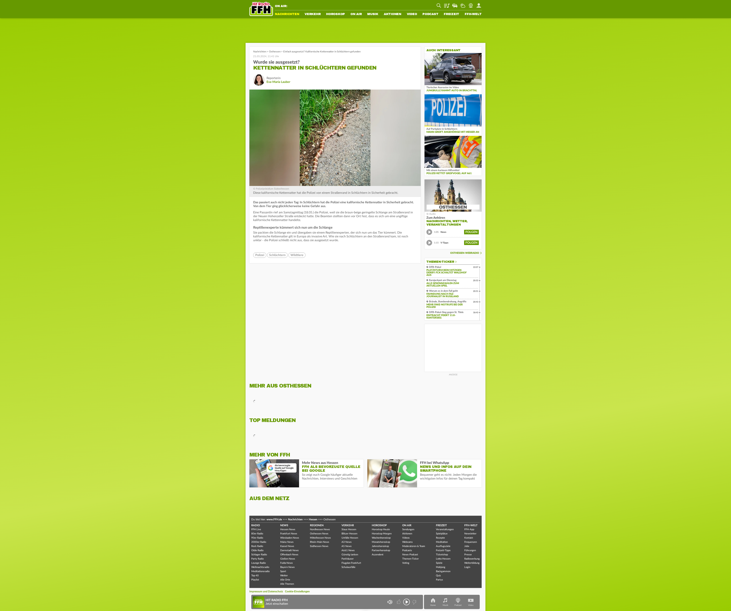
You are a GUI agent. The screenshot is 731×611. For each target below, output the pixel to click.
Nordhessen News (320, 529)
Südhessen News (319, 546)
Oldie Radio (257, 550)
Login (467, 567)
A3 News (347, 542)
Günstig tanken (350, 554)
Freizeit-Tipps (443, 550)
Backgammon (443, 571)
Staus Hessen (349, 529)
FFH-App (469, 529)
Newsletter (470, 534)
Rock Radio (257, 546)
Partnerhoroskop (381, 550)
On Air (356, 14)
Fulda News (286, 563)
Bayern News (287, 567)
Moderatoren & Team (413, 546)
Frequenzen (470, 542)
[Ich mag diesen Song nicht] (414, 602)
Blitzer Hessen (349, 534)
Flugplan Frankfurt (351, 563)
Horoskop (335, 14)
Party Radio (257, 559)
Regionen (317, 525)
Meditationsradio (260, 571)
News (284, 525)
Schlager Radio (259, 554)
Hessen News (287, 529)
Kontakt (468, 538)
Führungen (470, 550)
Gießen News (287, 559)
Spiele (439, 563)
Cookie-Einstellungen (297, 591)
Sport (283, 571)
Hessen (313, 519)
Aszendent (377, 554)
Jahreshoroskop (380, 546)
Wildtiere (296, 255)
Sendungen (408, 529)
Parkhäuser (348, 559)
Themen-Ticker (440, 262)
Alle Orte (285, 580)
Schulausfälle (348, 567)
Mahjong (440, 567)
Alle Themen (287, 584)
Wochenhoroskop (381, 538)
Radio (255, 525)
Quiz (438, 575)
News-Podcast (410, 554)
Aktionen (392, 14)
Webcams (407, 542)
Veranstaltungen (445, 529)
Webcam (471, 4)
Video (412, 14)
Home (433, 605)
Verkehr (313, 14)
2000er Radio (258, 542)
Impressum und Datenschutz (266, 591)
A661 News (348, 550)
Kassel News (287, 546)
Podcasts (407, 550)
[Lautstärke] (389, 602)
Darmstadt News (289, 550)
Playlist (447, 4)
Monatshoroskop (381, 542)
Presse (468, 554)
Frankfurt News (288, 534)
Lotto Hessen (443, 559)
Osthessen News (319, 534)
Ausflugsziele (443, 546)
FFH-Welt (473, 14)
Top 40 (255, 575)
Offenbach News (289, 554)
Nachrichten (287, 14)
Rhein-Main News (319, 542)
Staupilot (455, 4)
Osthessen (275, 51)
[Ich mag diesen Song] (399, 602)
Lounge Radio (258, 563)
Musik (372, 14)
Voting (405, 563)
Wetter (463, 4)
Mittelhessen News (320, 538)
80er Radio (257, 534)
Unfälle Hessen (350, 538)
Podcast (430, 14)
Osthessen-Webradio (464, 253)
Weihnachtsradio (260, 567)
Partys (439, 580)
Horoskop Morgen (382, 534)
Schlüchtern (277, 255)
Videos (406, 538)
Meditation (442, 542)
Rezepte (440, 538)
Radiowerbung (472, 559)
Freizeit (451, 14)
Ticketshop (442, 554)
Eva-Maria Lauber (278, 81)
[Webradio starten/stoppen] (406, 602)
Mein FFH (479, 4)
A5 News (347, 546)
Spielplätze (442, 534)
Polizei (259, 255)
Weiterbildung (472, 563)
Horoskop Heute (381, 529)
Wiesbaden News (289, 538)
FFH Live (256, 529)
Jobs (466, 546)
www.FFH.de (274, 519)
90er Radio (257, 538)
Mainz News (287, 542)
